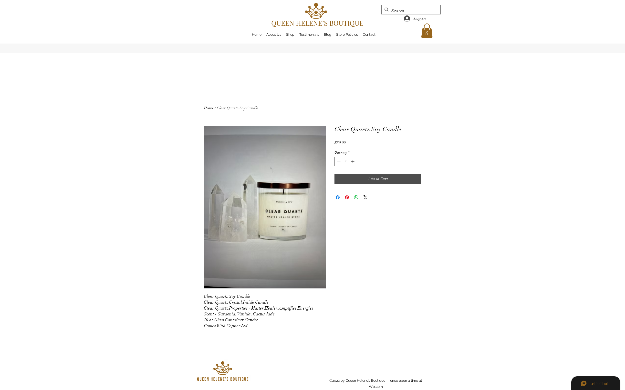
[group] (312, 83)
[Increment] (353, 161)
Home (209, 108)
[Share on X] (365, 197)
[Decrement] (338, 161)
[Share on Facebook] (338, 197)
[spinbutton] (345, 161)
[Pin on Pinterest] (347, 197)
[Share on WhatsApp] (356, 197)
